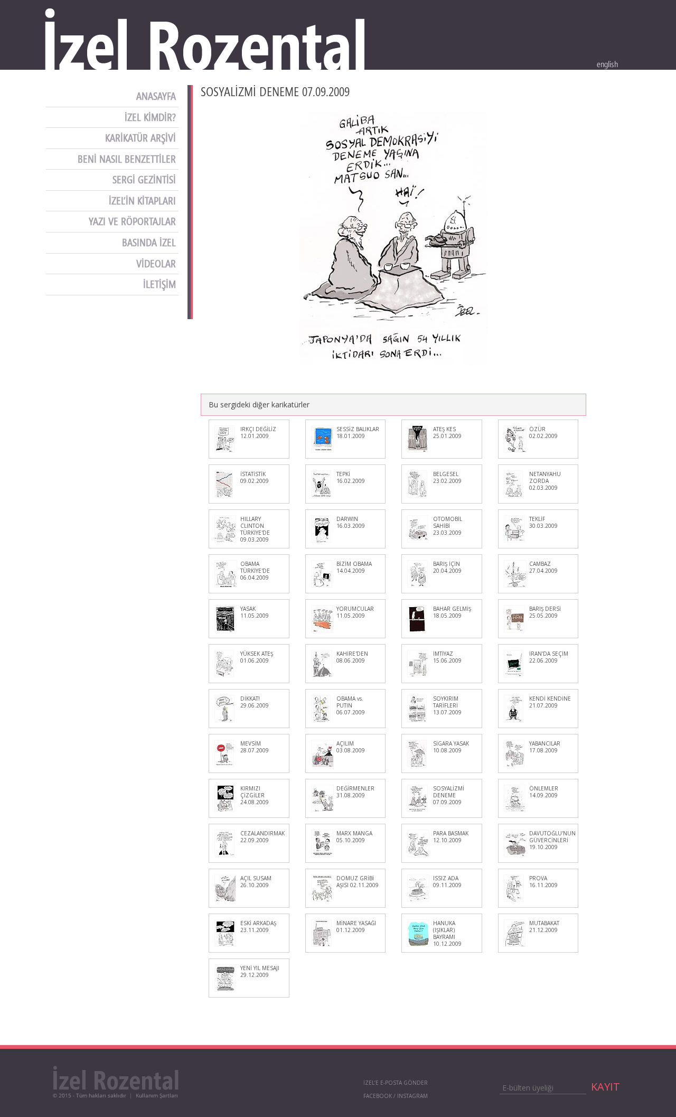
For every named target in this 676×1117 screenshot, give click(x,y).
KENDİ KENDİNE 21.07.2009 (550, 702)
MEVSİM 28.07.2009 (254, 747)
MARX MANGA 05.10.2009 (354, 837)
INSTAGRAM (412, 1096)
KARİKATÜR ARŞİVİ (142, 138)
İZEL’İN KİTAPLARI (144, 200)
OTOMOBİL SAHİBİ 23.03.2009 (447, 525)
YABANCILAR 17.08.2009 (544, 747)
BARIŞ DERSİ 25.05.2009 (545, 612)
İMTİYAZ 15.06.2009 (447, 657)
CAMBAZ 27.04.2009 (543, 567)
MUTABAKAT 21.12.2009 (544, 926)
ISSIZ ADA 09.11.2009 (447, 881)
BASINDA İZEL (150, 242)
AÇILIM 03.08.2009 (350, 747)
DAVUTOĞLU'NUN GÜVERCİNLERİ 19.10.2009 (552, 840)
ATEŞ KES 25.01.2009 (447, 432)
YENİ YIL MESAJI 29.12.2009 (259, 971)
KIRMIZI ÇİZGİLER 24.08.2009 (254, 795)
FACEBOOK (377, 1096)
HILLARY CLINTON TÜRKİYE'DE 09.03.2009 (255, 529)
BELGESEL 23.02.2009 (447, 477)
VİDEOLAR (157, 263)
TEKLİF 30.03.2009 (543, 522)
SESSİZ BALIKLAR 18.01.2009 (357, 432)
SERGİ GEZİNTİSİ (145, 179)
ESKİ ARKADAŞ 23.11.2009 (258, 926)
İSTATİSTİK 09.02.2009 (254, 477)
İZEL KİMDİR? (152, 117)
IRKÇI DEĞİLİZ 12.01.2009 (258, 432)
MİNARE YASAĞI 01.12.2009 (356, 926)
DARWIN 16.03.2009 (350, 522)
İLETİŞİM (161, 284)
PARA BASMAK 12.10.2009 (450, 837)
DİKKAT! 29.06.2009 (254, 702)
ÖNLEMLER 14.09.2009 (543, 792)
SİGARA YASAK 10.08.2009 (451, 747)
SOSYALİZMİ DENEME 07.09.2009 (448, 795)
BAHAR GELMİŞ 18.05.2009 (452, 612)
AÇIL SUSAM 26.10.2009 (255, 881)
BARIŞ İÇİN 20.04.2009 (447, 567)
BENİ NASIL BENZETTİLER (128, 159)
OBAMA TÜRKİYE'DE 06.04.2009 (255, 570)
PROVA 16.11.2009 (543, 881)
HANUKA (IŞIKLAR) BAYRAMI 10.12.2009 (447, 933)
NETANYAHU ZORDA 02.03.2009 (545, 480)
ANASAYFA (157, 96)
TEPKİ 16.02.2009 (350, 477)
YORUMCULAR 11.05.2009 (355, 612)
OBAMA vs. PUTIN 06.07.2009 (350, 705)
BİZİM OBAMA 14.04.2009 (354, 567)
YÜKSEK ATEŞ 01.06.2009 (256, 657)
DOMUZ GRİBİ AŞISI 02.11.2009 (357, 881)
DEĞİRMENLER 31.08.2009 (355, 792)
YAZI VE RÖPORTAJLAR (134, 221)
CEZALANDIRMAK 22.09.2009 (262, 837)
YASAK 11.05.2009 (254, 612)
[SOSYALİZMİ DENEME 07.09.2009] (393, 238)
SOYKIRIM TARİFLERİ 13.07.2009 (447, 705)
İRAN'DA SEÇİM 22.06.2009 (548, 657)
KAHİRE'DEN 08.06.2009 (352, 657)
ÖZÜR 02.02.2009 (543, 432)
